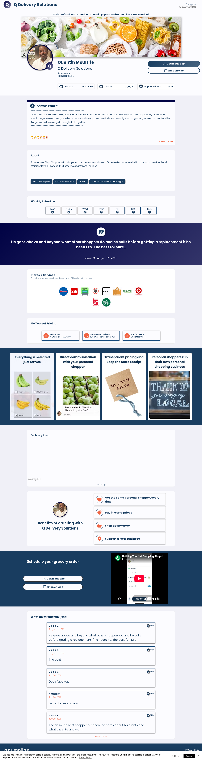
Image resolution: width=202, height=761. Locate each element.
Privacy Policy (191, 750)
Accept (189, 755)
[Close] (198, 756)
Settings (175, 755)
